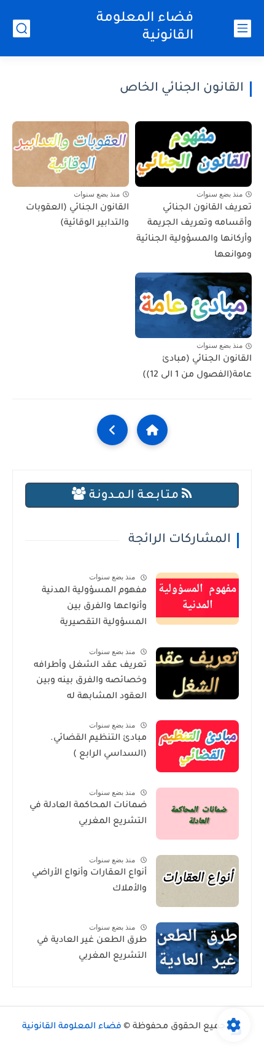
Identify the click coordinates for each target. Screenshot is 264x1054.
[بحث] (21, 28)
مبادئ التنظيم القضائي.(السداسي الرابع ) (98, 746)
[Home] (152, 430)
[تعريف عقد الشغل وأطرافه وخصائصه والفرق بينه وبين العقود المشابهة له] (197, 673)
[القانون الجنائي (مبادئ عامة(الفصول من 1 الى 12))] (193, 305)
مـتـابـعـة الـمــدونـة (134, 495)
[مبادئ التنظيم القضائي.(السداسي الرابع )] (197, 746)
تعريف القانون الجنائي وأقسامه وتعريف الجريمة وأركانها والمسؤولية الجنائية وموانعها (194, 231)
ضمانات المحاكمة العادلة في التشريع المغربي (88, 814)
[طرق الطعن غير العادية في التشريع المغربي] (197, 948)
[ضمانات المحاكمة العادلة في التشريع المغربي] (197, 814)
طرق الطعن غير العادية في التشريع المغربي (92, 949)
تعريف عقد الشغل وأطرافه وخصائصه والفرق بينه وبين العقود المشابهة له (90, 681)
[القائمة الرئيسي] (242, 28)
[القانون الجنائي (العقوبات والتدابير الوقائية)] (70, 154)
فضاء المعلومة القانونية (144, 28)
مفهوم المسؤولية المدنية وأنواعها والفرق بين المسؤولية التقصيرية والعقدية (94, 608)
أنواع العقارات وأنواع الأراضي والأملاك (89, 881)
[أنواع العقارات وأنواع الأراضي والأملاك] (197, 881)
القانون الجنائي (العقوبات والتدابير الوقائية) (77, 216)
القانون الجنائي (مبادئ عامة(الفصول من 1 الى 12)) (197, 367)
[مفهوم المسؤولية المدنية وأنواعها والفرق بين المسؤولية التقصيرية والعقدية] (197, 599)
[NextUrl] (112, 430)
